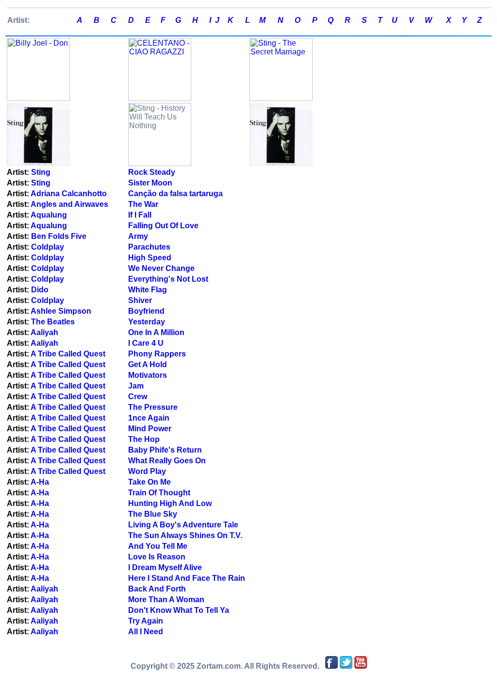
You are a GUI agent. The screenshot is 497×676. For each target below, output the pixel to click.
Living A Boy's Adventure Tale (183, 525)
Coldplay (47, 247)
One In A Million (156, 332)
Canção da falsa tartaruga (175, 193)
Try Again (145, 621)
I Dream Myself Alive (165, 567)
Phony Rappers (157, 354)
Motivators (147, 375)
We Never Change (161, 268)
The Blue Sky (152, 514)
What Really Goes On (167, 460)
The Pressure (153, 407)
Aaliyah (44, 332)
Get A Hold (147, 364)
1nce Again (148, 418)
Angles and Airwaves (69, 204)
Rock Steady (151, 172)
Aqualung (49, 215)
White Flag (147, 290)
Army (138, 236)
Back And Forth (157, 589)
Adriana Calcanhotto (69, 193)
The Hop (144, 439)
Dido (40, 290)
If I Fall (139, 215)
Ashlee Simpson (61, 311)
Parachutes (149, 247)
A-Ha (40, 482)
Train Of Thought (159, 493)
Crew (137, 396)
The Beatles (53, 322)
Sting (40, 172)
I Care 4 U (146, 343)
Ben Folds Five (58, 236)
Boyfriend (146, 311)
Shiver (140, 300)
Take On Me (149, 482)
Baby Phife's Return (165, 450)
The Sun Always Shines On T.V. (185, 535)
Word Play (147, 471)
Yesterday (146, 322)
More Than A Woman (166, 599)
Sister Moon (150, 183)
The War (143, 204)
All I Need (145, 631)
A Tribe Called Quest (68, 354)
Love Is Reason (156, 557)
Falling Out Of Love (163, 225)
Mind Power (149, 428)
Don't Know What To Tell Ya (178, 610)
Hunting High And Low (170, 503)
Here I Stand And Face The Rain (186, 578)
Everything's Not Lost (168, 279)
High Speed (149, 258)
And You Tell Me (157, 546)
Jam (136, 386)
